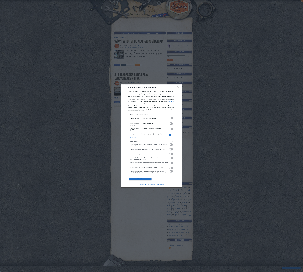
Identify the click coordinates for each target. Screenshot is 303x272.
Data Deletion (142, 184)
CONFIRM (140, 179)
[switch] (171, 118)
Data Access (151, 184)
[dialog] (151, 136)
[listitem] (151, 115)
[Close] (178, 87)
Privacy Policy (160, 184)
